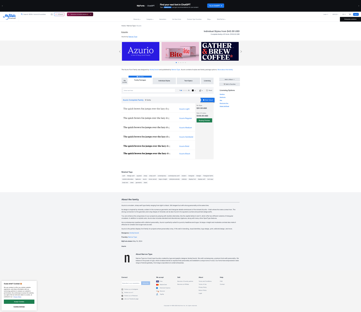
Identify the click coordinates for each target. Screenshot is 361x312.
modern (184, 176)
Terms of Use (203, 284)
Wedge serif (130, 176)
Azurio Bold (184, 146)
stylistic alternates (127, 179)
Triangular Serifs (208, 176)
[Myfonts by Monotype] (9, 17)
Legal (200, 293)
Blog (208, 19)
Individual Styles (164, 81)
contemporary (162, 176)
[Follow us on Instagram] (122, 289)
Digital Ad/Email (224, 106)
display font (192, 179)
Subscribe (146, 283)
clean (131, 182)
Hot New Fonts (176, 19)
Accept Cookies (19, 302)
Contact (222, 284)
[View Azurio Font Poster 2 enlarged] (180, 51)
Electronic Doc (224, 103)
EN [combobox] (343, 14)
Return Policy (203, 290)
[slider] (184, 90)
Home (123, 26)
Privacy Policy (203, 287)
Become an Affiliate (183, 284)
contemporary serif (173, 176)
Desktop (222, 94)
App (221, 100)
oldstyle (184, 179)
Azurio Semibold (186, 137)
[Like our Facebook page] (122, 299)
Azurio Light (184, 109)
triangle (198, 176)
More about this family (225, 69)
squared (139, 176)
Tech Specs (188, 81)
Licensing (207, 81)
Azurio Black (184, 153)
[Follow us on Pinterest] (122, 296)
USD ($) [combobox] (334, 14)
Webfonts (223, 97)
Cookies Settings (19, 307)
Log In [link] (356, 14)
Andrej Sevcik (154, 69)
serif (123, 176)
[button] (2, 5)
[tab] (176, 63)
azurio (145, 179)
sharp (145, 176)
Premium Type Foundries (194, 19)
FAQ (221, 281)
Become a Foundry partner (185, 281)
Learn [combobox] (325, 14)
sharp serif (152, 176)
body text (125, 182)
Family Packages (140, 80)
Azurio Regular (185, 118)
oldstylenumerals (174, 179)
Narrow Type (131, 26)
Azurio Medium (185, 127)
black (145, 182)
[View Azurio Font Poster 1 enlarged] (140, 51)
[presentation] (120, 51)
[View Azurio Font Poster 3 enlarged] (220, 51)
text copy (210, 179)
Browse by (136, 19)
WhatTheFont (220, 19)
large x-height (163, 179)
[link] (21, 14)
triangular (191, 176)
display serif (201, 179)
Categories (149, 19)
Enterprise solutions (350, 19)
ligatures (138, 179)
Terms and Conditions (205, 281)
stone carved (153, 179)
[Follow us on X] (122, 292)
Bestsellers (162, 19)
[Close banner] (90, 14)
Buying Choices (204, 120)
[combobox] (42, 14)
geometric (139, 182)
